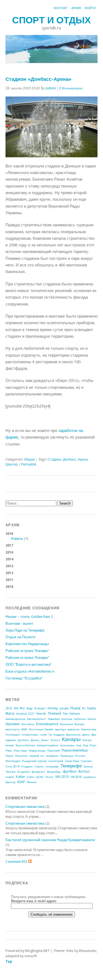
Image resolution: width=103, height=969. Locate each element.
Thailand (54, 713)
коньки (9, 745)
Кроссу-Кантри (25, 745)
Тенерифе (71, 766)
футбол (69, 771)
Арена (83, 459)
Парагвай (53, 750)
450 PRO (19, 708)
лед (78, 745)
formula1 (40, 708)
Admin (50, 88)
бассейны (27, 724)
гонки (43, 734)
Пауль (9, 755)
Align (29, 708)
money (53, 708)
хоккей (9, 776)
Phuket (75, 708)
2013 (9, 566)
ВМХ (24, 729)
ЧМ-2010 (62, 777)
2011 (9, 580)
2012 (9, 573)
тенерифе (52, 766)
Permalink (28, 464)
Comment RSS (16, 862)
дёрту (86, 734)
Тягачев (10, 771)
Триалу (88, 766)
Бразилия (66, 724)
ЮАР (21, 782)
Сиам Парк (72, 760)
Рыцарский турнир (34, 760)
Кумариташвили (47, 745)
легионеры (67, 745)
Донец (35, 740)
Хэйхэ (30, 776)
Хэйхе (20, 777)
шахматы (89, 776)
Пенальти (21, 755)
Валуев (79, 724)
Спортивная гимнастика (24, 807)
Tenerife (41, 713)
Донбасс (69, 459)
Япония (31, 782)
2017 (9, 545)
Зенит (45, 740)
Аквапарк (54, 718)
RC (83, 708)
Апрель (17, 538)
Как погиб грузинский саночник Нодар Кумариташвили (50, 840)
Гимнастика (88, 729)
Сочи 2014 (12, 766)
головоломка (29, 734)
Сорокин (86, 760)
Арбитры (80, 718)
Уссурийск (23, 771)
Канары (71, 739)
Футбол (84, 771)
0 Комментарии (70, 88)
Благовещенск (47, 724)
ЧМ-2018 (76, 776)
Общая (29, 459)
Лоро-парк (20, 750)
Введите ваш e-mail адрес (34, 901)
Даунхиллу (73, 734)
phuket (64, 708)
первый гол (36, 755)
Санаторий (55, 760)
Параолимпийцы (75, 750)
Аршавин (12, 724)
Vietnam (74, 713)
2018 (16, 536)
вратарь (60, 729)
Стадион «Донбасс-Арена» (38, 79)
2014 (9, 559)
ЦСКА (39, 776)
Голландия (12, 734)
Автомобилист (36, 718)
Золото (55, 740)
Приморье (67, 755)
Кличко (86, 740)
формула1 (38, 771)
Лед (85, 745)
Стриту (39, 766)
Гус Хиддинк (57, 734)
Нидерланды (37, 750)
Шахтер (11, 464)
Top (8, 961)
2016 (9, 552)
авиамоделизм (15, 718)
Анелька (66, 718)
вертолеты (12, 729)
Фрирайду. (54, 771)
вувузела (73, 729)
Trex (65, 713)
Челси (49, 776)
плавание (52, 755)
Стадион (54, 459)
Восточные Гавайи (41, 729)
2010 (9, 587)
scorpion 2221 (25, 713)
